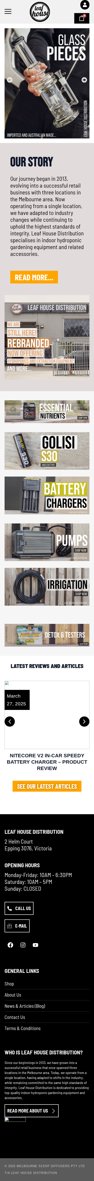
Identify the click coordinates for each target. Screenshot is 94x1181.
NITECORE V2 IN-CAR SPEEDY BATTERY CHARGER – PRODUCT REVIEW (47, 762)
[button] (10, 80)
